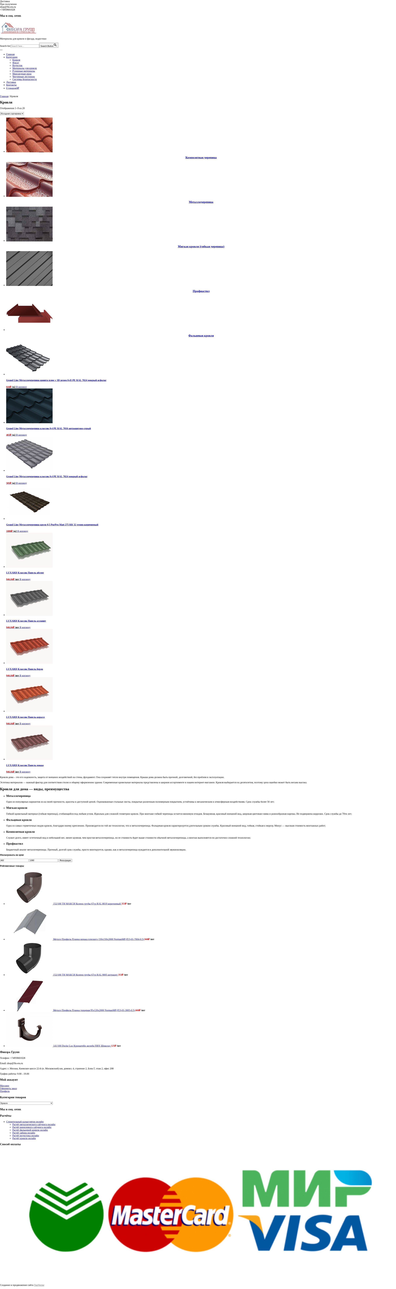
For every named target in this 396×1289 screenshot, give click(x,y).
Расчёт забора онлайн (23, 1132)
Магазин (4, 1085)
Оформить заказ (8, 1088)
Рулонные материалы (23, 71)
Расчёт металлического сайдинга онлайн (33, 1124)
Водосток (17, 65)
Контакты (11, 85)
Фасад (15, 62)
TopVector (39, 1285)
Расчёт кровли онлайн (24, 1138)
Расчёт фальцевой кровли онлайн (30, 1130)
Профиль (5, 1091)
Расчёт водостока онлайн (25, 1135)
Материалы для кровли (24, 68)
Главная (10, 54)
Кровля (16, 60)
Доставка (11, 82)
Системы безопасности (24, 79)
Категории (11, 57)
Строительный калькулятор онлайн (25, 1121)
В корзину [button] (21, 387)
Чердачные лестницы (23, 76)
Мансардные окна (21, 73)
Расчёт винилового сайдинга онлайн (31, 1127)
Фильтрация (65, 860)
